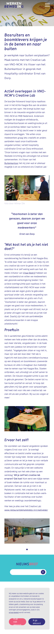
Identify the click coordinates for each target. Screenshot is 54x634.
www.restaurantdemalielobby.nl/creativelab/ (26, 510)
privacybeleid (14, 612)
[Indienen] (43, 572)
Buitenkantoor (11, 163)
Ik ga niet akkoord (17, 621)
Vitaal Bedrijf (29, 272)
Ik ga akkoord (37, 622)
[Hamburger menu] (47, 6)
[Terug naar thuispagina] (13, 5)
